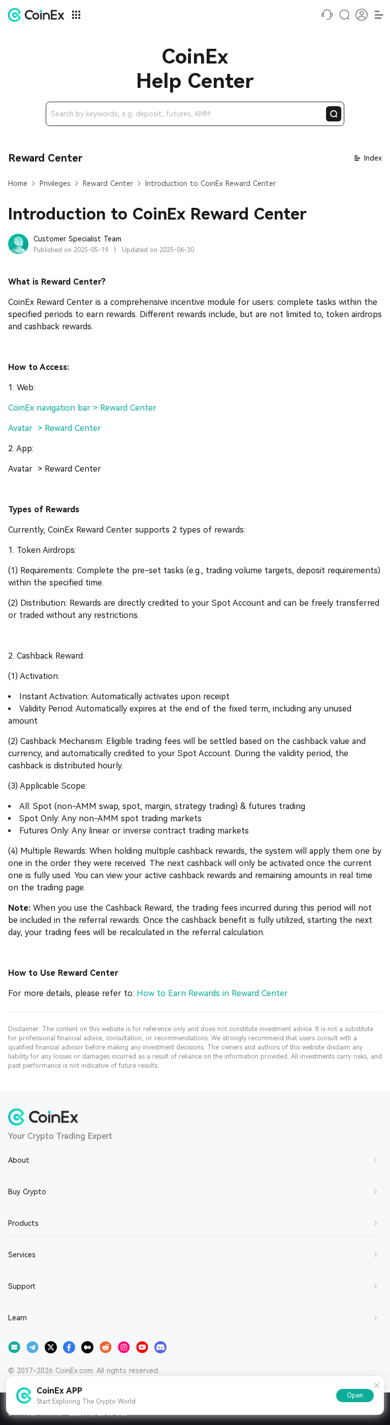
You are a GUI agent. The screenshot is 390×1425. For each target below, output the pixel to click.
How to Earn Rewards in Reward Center (212, 993)
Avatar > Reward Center (54, 428)
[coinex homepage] (38, 14)
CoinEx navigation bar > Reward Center (82, 408)
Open (355, 1395)
